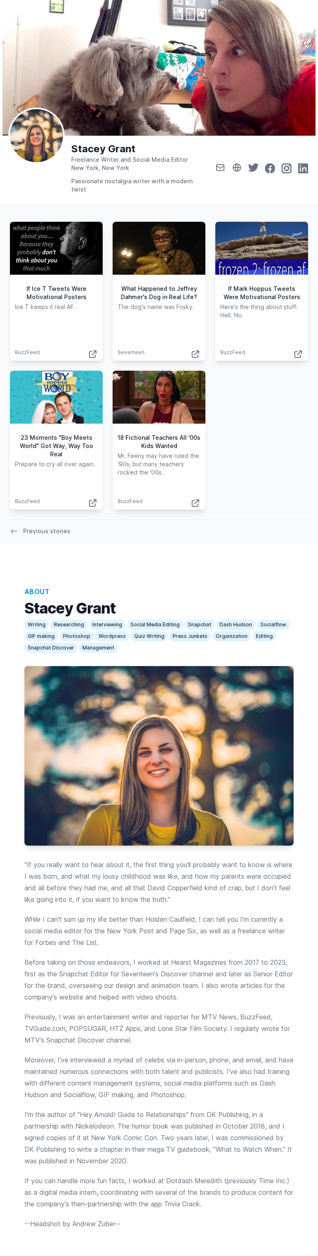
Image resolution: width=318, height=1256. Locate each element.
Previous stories (46, 531)
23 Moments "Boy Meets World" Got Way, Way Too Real (56, 446)
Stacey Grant (103, 149)
